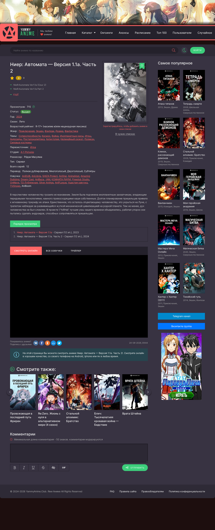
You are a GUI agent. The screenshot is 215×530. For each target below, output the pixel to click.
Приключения (27, 131)
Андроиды (16, 139)
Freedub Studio (80, 179)
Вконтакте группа (181, 326)
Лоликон (89, 139)
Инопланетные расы (72, 135)
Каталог (87, 32)
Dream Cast (27, 179)
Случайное (205, 32)
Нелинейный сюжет (71, 139)
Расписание (142, 32)
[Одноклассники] (47, 343)
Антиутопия (52, 139)
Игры (88, 135)
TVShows (15, 185)
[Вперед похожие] (147, 392)
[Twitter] (59, 343)
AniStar (63, 176)
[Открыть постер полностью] (125, 92)
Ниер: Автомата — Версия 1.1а (34, 232)
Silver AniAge (46, 182)
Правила (127, 491)
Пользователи (182, 32)
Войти (198, 50)
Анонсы (124, 32)
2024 (19, 116)
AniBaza (39, 179)
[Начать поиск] (173, 50)
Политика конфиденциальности (187, 491)
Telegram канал (181, 316)
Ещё (16, 94)
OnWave (14, 182)
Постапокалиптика (34, 139)
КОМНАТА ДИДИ (61, 179)
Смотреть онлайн (26, 250)
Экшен (39, 131)
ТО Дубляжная (29, 182)
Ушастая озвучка (78, 182)
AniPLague (61, 182)
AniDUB (26, 176)
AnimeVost (73, 176)
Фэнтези (49, 131)
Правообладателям (152, 491)
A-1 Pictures (27, 152)
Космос (46, 135)
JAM (47, 179)
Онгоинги (106, 32)
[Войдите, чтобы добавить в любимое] (141, 65)
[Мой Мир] (53, 343)
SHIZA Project (50, 176)
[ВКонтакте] (35, 343)
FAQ (112, 491)
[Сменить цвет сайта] (184, 50)
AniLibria (36, 176)
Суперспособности (29, 135)
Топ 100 (162, 32)
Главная (70, 32)
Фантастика (71, 131)
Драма (59, 131)
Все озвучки (54, 250)
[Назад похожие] (10, 392)
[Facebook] (41, 343)
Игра (33, 147)
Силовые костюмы (21, 142)
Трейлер (76, 250)
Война (55, 135)
